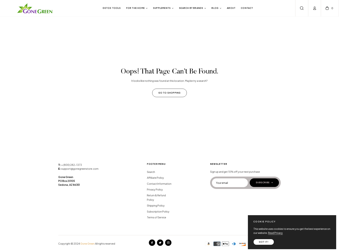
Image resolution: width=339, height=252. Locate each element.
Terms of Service (156, 217)
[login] (314, 8)
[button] (302, 8)
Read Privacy (275, 232)
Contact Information (159, 183)
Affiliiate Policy (155, 177)
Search (151, 171)
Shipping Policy (156, 205)
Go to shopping (169, 92)
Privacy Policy (155, 189)
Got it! (264, 242)
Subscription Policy (158, 211)
